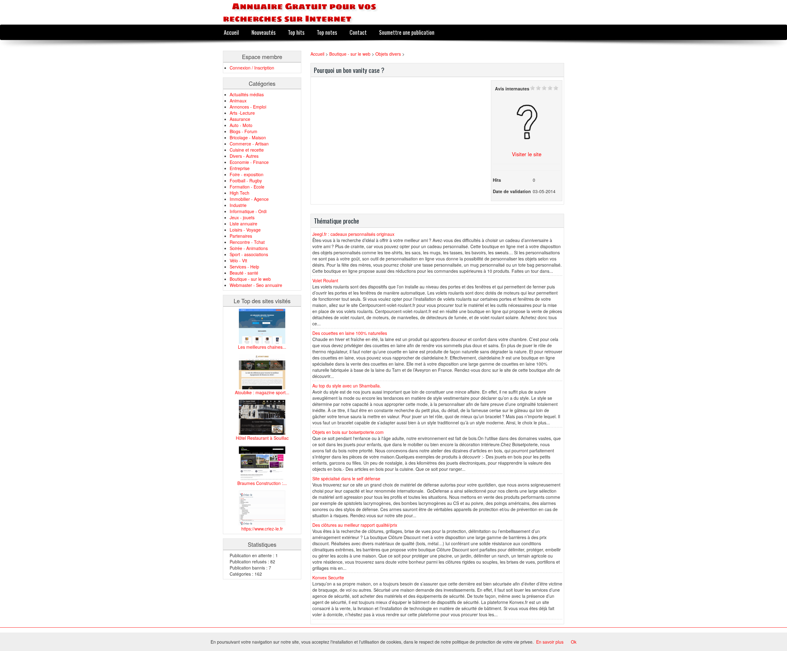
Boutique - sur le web (250, 279)
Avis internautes (512, 88)
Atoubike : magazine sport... (262, 392)
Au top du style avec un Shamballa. (346, 386)
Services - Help (244, 267)
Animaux (238, 100)
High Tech (239, 193)
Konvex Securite (328, 577)
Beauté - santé (244, 273)
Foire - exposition (246, 174)
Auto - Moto (241, 125)
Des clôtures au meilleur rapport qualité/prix (354, 525)
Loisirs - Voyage (245, 230)
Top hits (296, 32)
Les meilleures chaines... (262, 347)
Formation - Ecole (247, 187)
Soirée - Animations (249, 248)
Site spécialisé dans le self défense (346, 478)
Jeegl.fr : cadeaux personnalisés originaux (353, 234)
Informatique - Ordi (248, 211)
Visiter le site (526, 154)
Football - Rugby (246, 180)
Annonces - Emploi (248, 107)
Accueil (231, 32)
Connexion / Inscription (252, 68)
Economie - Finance (249, 162)
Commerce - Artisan (249, 144)
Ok (573, 642)
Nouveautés (263, 32)
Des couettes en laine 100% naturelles (349, 333)
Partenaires (241, 236)
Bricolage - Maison (248, 137)
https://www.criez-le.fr (262, 529)
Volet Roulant (325, 280)
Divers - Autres (244, 156)
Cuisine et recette (247, 150)
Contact (358, 32)
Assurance (240, 119)
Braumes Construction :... (262, 483)
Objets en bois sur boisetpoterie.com (348, 432)
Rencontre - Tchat (247, 242)
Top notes (327, 32)
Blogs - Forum (243, 131)
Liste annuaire (243, 223)
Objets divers (388, 54)
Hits (497, 180)
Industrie (238, 205)
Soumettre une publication (406, 32)
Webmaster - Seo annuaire (256, 285)
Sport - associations (249, 254)
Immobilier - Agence (249, 199)
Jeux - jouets (242, 217)
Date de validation (512, 191)
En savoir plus (550, 642)
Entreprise (240, 168)
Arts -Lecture (242, 113)
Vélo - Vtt (238, 260)
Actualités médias (247, 94)
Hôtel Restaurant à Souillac (262, 438)
